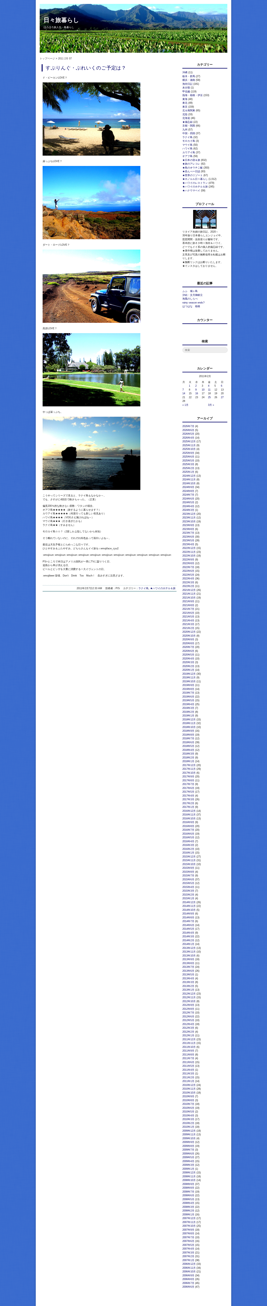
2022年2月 (188, 586)
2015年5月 (188, 883)
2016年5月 (188, 837)
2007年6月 (188, 1241)
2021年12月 (189, 590)
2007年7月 (188, 1237)
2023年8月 (188, 529)
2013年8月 (188, 963)
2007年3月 (188, 1252)
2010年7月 (188, 1104)
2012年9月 (188, 1005)
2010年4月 (188, 1115)
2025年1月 (188, 471)
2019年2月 (188, 711)
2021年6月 (188, 612)
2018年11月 (189, 723)
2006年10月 (189, 1271)
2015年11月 (189, 860)
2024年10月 (189, 483)
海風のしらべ (190, 298)
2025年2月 (188, 468)
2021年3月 (188, 624)
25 (209, 397)
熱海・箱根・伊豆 (192, 95)
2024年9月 (188, 487)
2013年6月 (188, 970)
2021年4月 (188, 620)
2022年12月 (189, 548)
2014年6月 (188, 925)
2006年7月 (188, 1283)
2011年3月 (188, 1073)
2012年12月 (189, 993)
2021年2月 (188, 628)
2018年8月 (188, 734)
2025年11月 (189, 445)
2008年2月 (188, 1210)
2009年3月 (188, 1164)
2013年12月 (189, 947)
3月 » (211, 404)
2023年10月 (189, 521)
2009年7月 (188, 1149)
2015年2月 (188, 894)
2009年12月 (189, 1130)
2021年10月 (189, 597)
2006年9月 (188, 1275)
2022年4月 (188, 578)
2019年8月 (188, 689)
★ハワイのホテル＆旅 (163, 588)
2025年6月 (188, 456)
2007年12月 (189, 1218)
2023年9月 (188, 525)
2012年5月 (188, 1020)
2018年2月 (188, 757)
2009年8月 (188, 1146)
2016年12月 (189, 810)
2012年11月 (189, 997)
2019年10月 (189, 681)
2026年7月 (188, 426)
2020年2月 (188, 666)
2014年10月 (189, 909)
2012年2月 (188, 1031)
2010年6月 (188, 1107)
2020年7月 (188, 647)
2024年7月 (188, 494)
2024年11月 (189, 479)
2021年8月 (188, 605)
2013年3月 (188, 982)
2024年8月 (188, 491)
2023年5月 (188, 540)
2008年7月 (188, 1191)
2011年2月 (188, 1077)
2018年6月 (188, 742)
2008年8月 (188, 1187)
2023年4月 (188, 544)
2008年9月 (188, 1184)
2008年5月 (188, 1199)
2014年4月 (188, 932)
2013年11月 (189, 951)
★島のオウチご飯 (192, 167)
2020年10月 (189, 635)
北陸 (184, 114)
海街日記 (187, 83)
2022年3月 (188, 582)
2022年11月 (189, 551)
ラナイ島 (143, 588)
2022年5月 (188, 574)
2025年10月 (189, 449)
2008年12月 (189, 1172)
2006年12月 (189, 1263)
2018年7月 (188, 738)
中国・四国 (188, 133)
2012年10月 (189, 1001)
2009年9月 (188, 1142)
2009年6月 (188, 1153)
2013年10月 (189, 955)
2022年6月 (188, 570)
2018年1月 (188, 761)
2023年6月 (188, 536)
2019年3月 (188, 708)
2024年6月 (188, 498)
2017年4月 (188, 795)
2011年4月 (188, 1069)
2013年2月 (188, 986)
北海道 (186, 118)
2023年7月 (188, 532)
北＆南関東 (188, 110)
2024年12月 (189, 475)
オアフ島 (187, 156)
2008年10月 (189, 1180)
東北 (184, 102)
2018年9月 (188, 730)
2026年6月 (188, 430)
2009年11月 (189, 1134)
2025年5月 (188, 460)
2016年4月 (188, 841)
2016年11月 (189, 814)
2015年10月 (189, 864)
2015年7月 (188, 875)
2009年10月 (189, 1138)
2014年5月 (188, 928)
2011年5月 (188, 1065)
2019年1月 (188, 715)
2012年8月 (188, 1008)
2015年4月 (188, 887)
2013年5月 (188, 974)
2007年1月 (188, 1260)
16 (196, 393)
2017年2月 (188, 803)
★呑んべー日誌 (191, 171)
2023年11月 (189, 517)
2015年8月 (188, 871)
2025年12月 (189, 441)
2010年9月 (188, 1096)
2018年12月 (189, 719)
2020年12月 (189, 631)
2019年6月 (188, 696)
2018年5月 (188, 746)
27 (222, 397)
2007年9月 (188, 1229)
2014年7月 (188, 921)
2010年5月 (188, 1111)
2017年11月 (189, 768)
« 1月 (185, 404)
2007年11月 (189, 1222)
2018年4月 (188, 749)
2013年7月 (188, 966)
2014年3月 (188, 936)
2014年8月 (188, 917)
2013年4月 (188, 978)
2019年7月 (188, 692)
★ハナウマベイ (191, 190)
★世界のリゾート (192, 175)
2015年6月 (188, 879)
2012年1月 (188, 1035)
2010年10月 (189, 1092)
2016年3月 (188, 845)
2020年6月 (188, 650)
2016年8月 (188, 826)
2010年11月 (189, 1088)
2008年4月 (188, 1203)
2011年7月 (188, 1058)
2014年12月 (189, 902)
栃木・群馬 (188, 76)
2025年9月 (188, 452)
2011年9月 (188, 1050)
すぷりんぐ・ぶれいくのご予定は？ (86, 67)
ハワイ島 (187, 148)
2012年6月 (188, 1016)
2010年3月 (188, 1119)
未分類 (186, 87)
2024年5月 (188, 502)
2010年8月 (188, 1100)
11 (209, 389)
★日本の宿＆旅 (191, 160)
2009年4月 (188, 1161)
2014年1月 (188, 944)
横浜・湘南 (188, 80)
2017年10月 (189, 772)
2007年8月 (188, 1233)
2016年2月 (188, 848)
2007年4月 (188, 1248)
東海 (184, 99)
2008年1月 (188, 1214)
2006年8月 (188, 1279)
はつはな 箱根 (191, 306)
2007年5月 (188, 1245)
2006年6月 (188, 1286)
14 (183, 393)
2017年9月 (188, 776)
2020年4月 (188, 658)
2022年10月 (189, 555)
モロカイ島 (188, 140)
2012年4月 (188, 1024)
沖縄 (184, 72)
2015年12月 (189, 856)
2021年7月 (188, 609)
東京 (184, 106)
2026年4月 (188, 437)
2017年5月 (188, 791)
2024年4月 (188, 506)
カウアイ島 (188, 152)
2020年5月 (188, 654)
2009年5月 (188, 1157)
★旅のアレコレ (191, 163)
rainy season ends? (193, 302)
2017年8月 (188, 780)
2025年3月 (188, 464)
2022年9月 (188, 559)
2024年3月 (188, 509)
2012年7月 (188, 1012)
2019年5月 (188, 700)
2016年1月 (188, 852)
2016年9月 (188, 822)
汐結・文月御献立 (192, 294)
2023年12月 (189, 513)
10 (203, 389)
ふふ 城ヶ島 (190, 291)
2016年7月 (188, 829)
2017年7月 (188, 784)
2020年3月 (188, 662)
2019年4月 (188, 704)
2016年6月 (188, 833)
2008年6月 (188, 1195)
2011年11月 (189, 1043)
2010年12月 (189, 1085)
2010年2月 (188, 1123)
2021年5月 (188, 616)
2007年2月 (188, 1256)
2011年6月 (188, 1062)
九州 (184, 129)
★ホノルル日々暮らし (195, 179)
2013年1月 (188, 989)
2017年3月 (188, 799)
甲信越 (186, 91)
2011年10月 (189, 1047)
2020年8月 (188, 643)
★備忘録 (187, 121)
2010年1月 (188, 1126)
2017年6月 (188, 788)
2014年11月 (189, 906)
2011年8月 (188, 1054)
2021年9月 (188, 601)
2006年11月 (189, 1267)
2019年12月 (189, 673)
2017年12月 (189, 765)
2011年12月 (189, 1039)
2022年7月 (188, 567)
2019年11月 (189, 677)
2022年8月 (188, 563)
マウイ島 (187, 144)
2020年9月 (188, 639)
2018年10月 (189, 727)
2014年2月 (188, 940)
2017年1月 (188, 807)
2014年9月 (188, 913)
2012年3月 (188, 1027)
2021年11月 (189, 593)
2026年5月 (188, 433)
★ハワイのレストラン (195, 182)
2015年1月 (188, 898)
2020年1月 (188, 669)
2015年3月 (188, 890)
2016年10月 (189, 818)
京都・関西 (188, 125)
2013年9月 (188, 959)
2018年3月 (188, 753)
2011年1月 (188, 1081)
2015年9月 (188, 867)
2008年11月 (189, 1176)
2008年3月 (188, 1206)
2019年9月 (188, 685)
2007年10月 (189, 1225)
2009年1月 (188, 1168)
